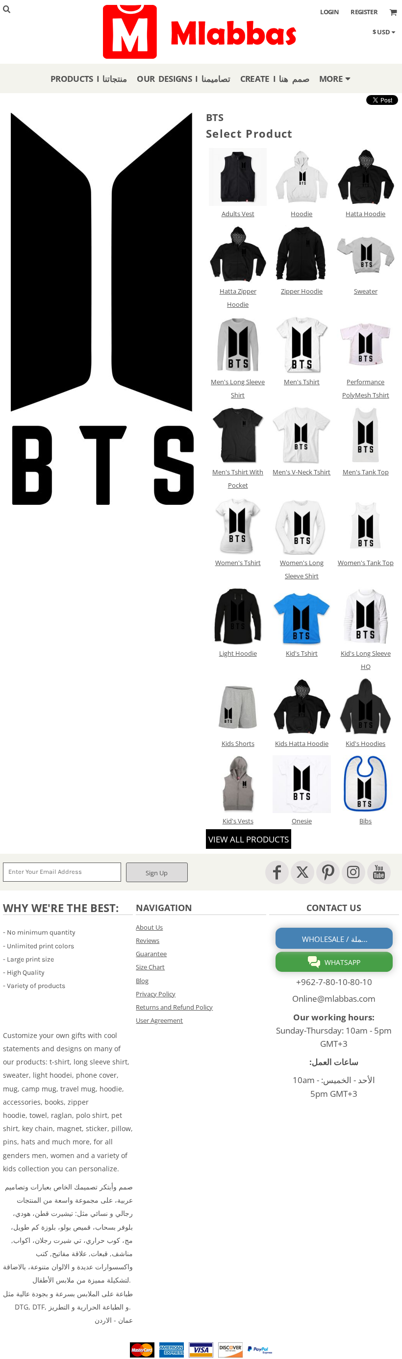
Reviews (147, 940)
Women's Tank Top (366, 562)
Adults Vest (238, 213)
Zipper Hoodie (302, 291)
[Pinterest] (328, 872)
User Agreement (159, 1020)
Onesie (302, 820)
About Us (149, 927)
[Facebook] (277, 872)
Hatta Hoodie (365, 213)
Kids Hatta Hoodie (301, 743)
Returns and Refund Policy (174, 1007)
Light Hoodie (238, 653)
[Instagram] (353, 872)
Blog (142, 980)
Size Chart (150, 967)
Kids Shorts (238, 743)
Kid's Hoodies (365, 743)
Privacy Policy (156, 993)
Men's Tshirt (302, 381)
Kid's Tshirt (302, 653)
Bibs (365, 820)
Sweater (365, 291)
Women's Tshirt (238, 562)
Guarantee (151, 953)
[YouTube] (379, 872)
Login (329, 11)
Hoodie (301, 213)
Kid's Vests (238, 820)
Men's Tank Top (366, 472)
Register (364, 11)
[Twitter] (302, 872)
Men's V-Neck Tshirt (301, 472)
